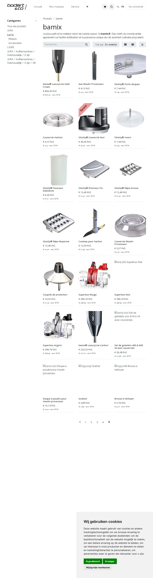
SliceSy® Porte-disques (127, 84)
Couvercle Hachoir (53, 137)
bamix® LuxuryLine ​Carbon (93, 345)
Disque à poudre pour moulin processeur (54, 400)
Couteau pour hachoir (90, 241)
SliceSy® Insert (122, 137)
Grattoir (83, 398)
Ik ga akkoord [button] (93, 561)
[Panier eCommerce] (105, 7)
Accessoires (15, 43)
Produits (47, 18)
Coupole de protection (55, 294)
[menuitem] (38, 7)
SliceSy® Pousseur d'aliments (53, 189)
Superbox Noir (122, 294)
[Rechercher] (86, 44)
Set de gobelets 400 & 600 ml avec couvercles (128, 346)
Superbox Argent (52, 345)
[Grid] (125, 44)
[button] (111, 7)
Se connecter (136, 6)
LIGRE (10, 47)
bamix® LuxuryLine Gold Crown (56, 85)
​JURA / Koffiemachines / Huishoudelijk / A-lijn (21, 53)
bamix (10, 34)
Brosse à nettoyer (124, 398)
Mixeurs (12, 38)
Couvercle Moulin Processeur (123, 243)
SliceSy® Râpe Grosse (126, 187)
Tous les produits (16, 26)
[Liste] (132, 44)
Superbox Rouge (88, 294)
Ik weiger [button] (109, 561)
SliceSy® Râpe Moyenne (56, 241)
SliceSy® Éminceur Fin (91, 187)
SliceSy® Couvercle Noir (92, 137)
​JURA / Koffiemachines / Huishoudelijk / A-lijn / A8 (21, 61)
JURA (10, 30)
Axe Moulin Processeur (91, 83)
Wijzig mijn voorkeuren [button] (98, 567)
